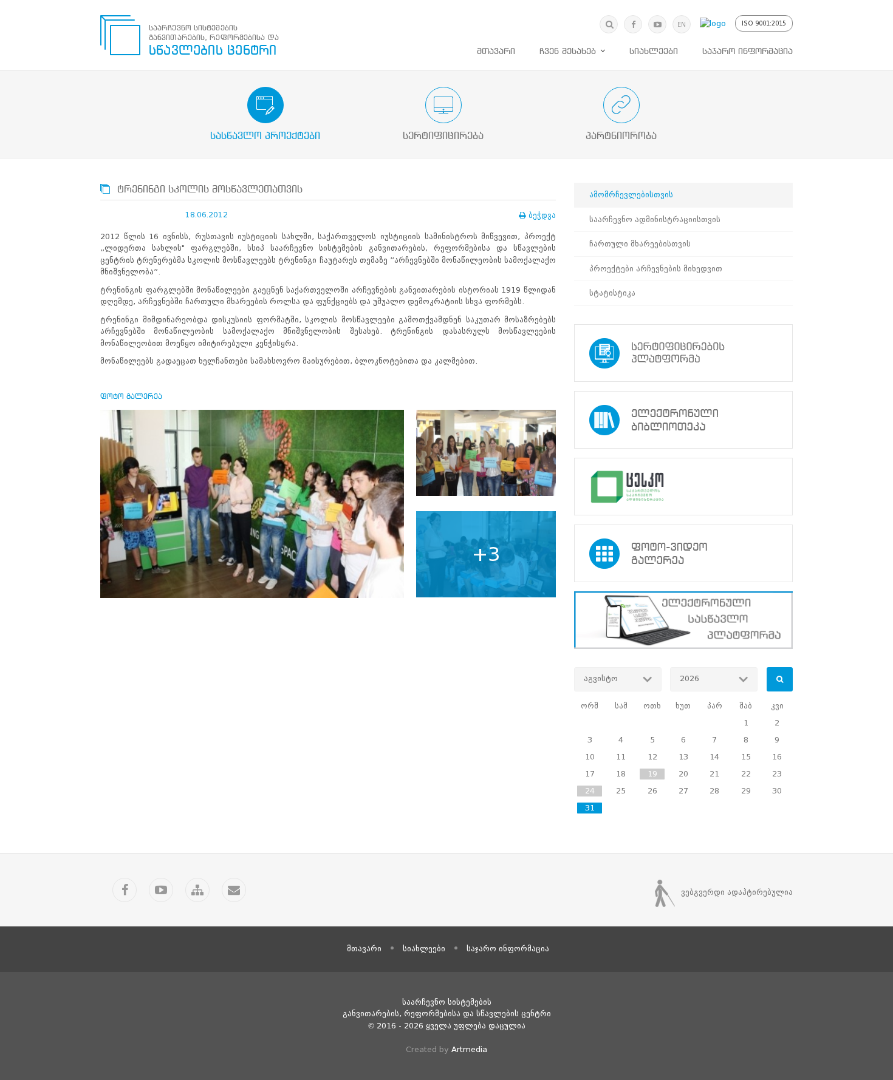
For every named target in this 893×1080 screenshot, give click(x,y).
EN (681, 25)
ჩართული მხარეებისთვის (640, 244)
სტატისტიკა (612, 293)
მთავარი (496, 51)
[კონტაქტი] (234, 890)
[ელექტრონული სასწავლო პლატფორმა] (683, 620)
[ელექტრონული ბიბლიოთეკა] (683, 420)
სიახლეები (653, 51)
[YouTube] (657, 24)
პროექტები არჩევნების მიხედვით (655, 268)
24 (590, 791)
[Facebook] (633, 24)
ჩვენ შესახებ (567, 51)
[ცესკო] (683, 486)
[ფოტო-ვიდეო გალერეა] (683, 553)
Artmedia (469, 1049)
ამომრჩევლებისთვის (631, 194)
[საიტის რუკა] (197, 890)
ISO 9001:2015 (764, 23)
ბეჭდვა (542, 215)
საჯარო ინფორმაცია (747, 51)
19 (652, 774)
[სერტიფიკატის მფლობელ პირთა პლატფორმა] (683, 353)
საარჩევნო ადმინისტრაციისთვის (654, 219)
